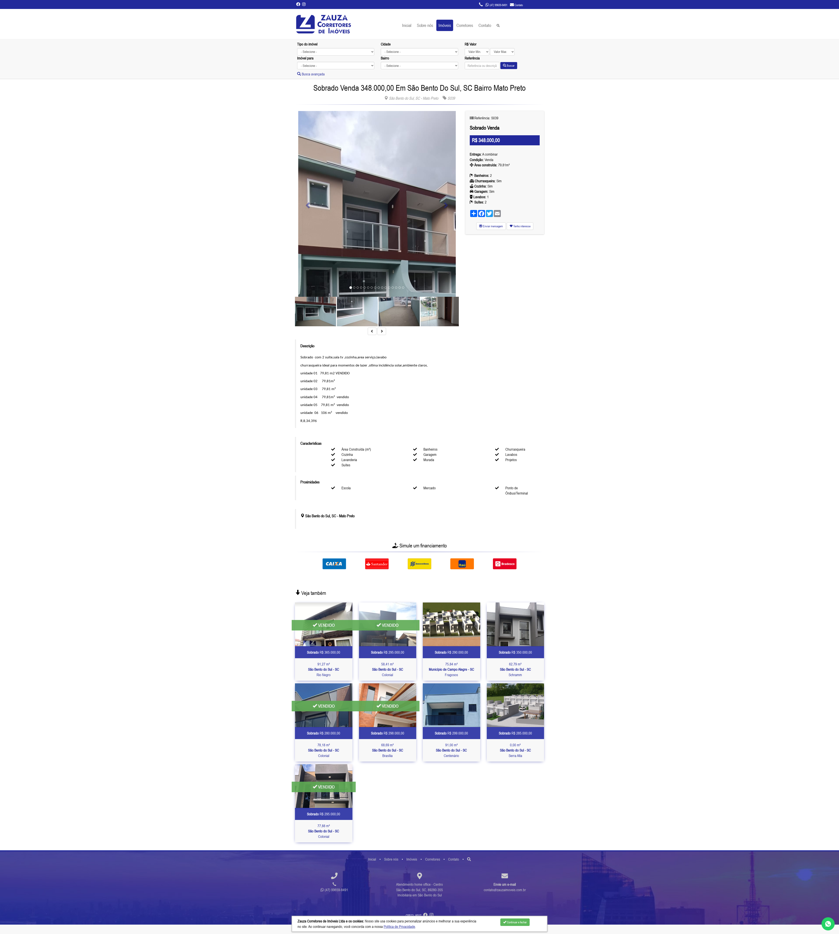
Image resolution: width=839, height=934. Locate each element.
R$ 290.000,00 (451, 652)
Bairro (385, 58)
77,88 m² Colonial (323, 831)
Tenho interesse (521, 226)
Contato (484, 25)
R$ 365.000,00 (323, 652)
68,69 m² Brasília (387, 750)
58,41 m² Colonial (387, 669)
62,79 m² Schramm (515, 669)
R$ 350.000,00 (515, 652)
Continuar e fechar (516, 922)
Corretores (464, 25)
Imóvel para (305, 58)
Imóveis (445, 25)
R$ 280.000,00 (323, 733)
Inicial (406, 25)
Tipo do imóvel (307, 44)
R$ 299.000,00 (451, 733)
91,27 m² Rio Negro (323, 669)
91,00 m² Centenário (451, 750)
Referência (472, 58)
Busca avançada (313, 74)
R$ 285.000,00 (515, 733)
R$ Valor (471, 44)
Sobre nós (425, 25)
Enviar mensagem (492, 226)
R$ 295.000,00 (387, 652)
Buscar (510, 65)
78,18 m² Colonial (323, 750)
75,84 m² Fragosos (451, 669)
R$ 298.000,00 (387, 733)
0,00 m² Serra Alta (515, 750)
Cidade (386, 44)
